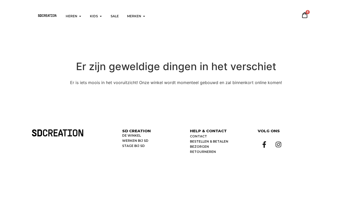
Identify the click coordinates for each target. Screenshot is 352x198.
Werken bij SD (135, 141)
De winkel (131, 135)
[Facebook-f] (264, 144)
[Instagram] (278, 144)
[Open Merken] (144, 16)
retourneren (203, 152)
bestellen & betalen (209, 141)
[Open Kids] (100, 16)
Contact (198, 136)
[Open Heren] (80, 16)
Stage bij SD (133, 146)
